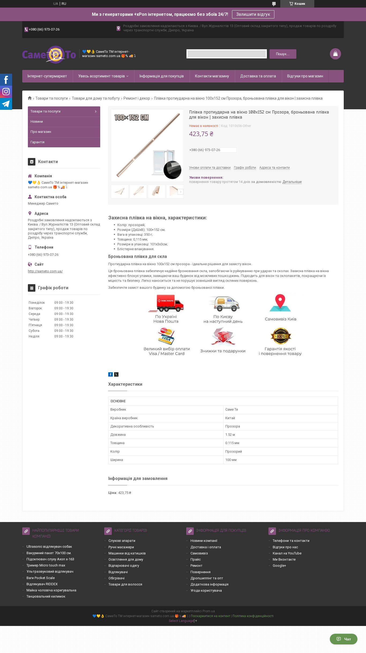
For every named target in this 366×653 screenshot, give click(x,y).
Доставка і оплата (206, 547)
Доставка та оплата (258, 76)
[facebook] (110, 375)
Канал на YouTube (287, 553)
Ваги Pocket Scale (41, 578)
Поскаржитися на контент (210, 616)
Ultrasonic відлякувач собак (49, 547)
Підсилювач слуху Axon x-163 (50, 559)
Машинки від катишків (127, 553)
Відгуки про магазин (305, 76)
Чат (347, 639)
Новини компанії (204, 541)
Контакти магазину (212, 76)
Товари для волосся (125, 584)
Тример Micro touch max (46, 565)
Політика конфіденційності (253, 616)
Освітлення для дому (126, 559)
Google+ (279, 566)
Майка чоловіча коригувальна (51, 590)
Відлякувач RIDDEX (42, 584)
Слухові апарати (122, 541)
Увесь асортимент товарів (101, 76)
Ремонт (197, 566)
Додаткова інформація (210, 584)
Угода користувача (206, 590)
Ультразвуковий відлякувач (50, 571)
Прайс (196, 559)
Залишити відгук (253, 14)
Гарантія (37, 142)
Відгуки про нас (285, 547)
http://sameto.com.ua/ (45, 271)
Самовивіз (199, 553)
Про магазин (41, 132)
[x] (116, 375)
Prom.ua (209, 611)
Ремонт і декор (137, 98)
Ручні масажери (121, 547)
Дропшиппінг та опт (207, 578)
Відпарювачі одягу (124, 566)
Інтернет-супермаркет (47, 76)
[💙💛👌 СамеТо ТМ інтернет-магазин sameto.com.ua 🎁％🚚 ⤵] (49, 54)
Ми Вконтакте (284, 559)
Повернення (201, 572)
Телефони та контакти (291, 541)
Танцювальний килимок (46, 596)
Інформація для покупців (162, 76)
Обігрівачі (117, 578)
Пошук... (283, 54)
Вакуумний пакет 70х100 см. (49, 553)
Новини (37, 121)
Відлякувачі (118, 572)
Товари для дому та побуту (96, 98)
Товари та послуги (51, 98)
